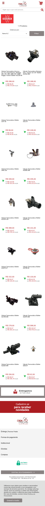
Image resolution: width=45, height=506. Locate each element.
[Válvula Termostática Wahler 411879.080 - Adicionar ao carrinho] (24, 327)
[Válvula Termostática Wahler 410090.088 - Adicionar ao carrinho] (24, 180)
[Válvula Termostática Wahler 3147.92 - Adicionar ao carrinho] (3, 132)
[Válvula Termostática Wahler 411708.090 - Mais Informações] (12, 300)
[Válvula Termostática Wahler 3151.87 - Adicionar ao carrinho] (24, 132)
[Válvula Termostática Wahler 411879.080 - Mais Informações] (33, 300)
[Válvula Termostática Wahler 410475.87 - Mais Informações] (12, 251)
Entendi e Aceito (13, 500)
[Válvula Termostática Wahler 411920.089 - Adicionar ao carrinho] (3, 376)
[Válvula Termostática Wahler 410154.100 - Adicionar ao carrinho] (3, 229)
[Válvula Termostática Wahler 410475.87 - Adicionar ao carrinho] (3, 278)
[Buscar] (42, 9)
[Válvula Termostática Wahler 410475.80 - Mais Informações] (33, 202)
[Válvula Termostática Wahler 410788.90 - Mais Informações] (33, 251)
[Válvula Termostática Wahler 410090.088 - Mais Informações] (33, 153)
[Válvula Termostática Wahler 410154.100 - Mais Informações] (12, 202)
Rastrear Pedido (13, 431)
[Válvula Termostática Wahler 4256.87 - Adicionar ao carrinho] (24, 376)
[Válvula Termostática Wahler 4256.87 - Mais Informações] (33, 348)
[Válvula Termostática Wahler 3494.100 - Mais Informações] (12, 153)
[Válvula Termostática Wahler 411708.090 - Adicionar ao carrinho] (3, 327)
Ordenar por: (14, 30)
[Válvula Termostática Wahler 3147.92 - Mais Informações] (12, 104)
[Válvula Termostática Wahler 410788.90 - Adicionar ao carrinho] (24, 278)
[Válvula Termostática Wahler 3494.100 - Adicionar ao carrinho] (3, 180)
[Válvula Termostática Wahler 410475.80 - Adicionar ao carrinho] (24, 229)
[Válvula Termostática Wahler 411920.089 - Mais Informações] (12, 348)
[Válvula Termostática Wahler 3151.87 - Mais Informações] (33, 104)
